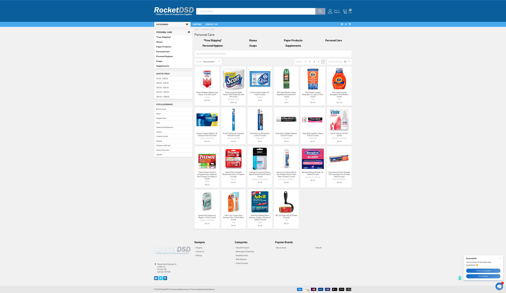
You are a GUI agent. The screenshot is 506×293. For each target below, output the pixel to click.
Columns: (299, 62)
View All (159, 154)
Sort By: (199, 62)
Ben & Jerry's (161, 109)
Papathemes (210, 289)
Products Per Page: (335, 62)
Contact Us (211, 24)
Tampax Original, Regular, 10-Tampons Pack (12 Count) (207, 134)
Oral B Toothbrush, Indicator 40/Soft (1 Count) (233, 134)
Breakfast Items (242, 255)
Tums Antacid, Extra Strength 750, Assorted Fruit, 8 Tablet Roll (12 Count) (339, 174)
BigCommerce (184, 289)
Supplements (162, 66)
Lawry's (159, 132)
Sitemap (199, 255)
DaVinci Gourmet (162, 150)
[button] (499, 286)
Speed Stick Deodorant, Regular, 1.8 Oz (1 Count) (207, 216)
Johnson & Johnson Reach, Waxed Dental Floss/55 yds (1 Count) (260, 174)
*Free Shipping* (163, 37)
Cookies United (162, 136)
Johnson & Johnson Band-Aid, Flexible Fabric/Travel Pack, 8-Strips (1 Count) (286, 174)
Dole (158, 123)
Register (337, 12)
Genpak (159, 141)
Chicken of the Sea (163, 145)
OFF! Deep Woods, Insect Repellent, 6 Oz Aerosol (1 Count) (286, 94)
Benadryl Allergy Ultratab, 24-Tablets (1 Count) (313, 173)
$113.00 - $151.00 (162, 92)
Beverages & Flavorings (245, 251)
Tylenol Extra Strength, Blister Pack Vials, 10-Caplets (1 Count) (233, 174)
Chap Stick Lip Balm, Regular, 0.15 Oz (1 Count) (286, 134)
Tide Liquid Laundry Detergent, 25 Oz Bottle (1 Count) (339, 94)
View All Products (242, 248)
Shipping (197, 24)
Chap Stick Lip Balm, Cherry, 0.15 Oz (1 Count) (312, 134)
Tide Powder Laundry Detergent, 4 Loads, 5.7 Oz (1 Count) (312, 94)
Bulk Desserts (241, 259)
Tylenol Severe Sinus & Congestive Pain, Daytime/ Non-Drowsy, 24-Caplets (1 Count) (207, 175)
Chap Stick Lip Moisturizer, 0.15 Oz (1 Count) (260, 134)
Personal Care (163, 51)
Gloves (159, 42)
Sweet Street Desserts (164, 127)
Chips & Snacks (242, 263)
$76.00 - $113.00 (162, 88)
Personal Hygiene (164, 56)
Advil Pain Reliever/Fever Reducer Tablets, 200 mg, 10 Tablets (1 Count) (260, 217)
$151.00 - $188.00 (162, 97)
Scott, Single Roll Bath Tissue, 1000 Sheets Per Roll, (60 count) (233, 94)
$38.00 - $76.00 (162, 83)
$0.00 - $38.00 (162, 78)
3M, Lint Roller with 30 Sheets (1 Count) (286, 216)
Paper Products (163, 46)
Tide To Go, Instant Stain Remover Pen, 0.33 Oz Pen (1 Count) (233, 217)
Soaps (159, 61)
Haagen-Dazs (161, 118)
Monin (158, 114)
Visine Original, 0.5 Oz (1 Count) (339, 134)
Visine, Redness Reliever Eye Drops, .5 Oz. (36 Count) (207, 93)
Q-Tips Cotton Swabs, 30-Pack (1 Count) (260, 93)
